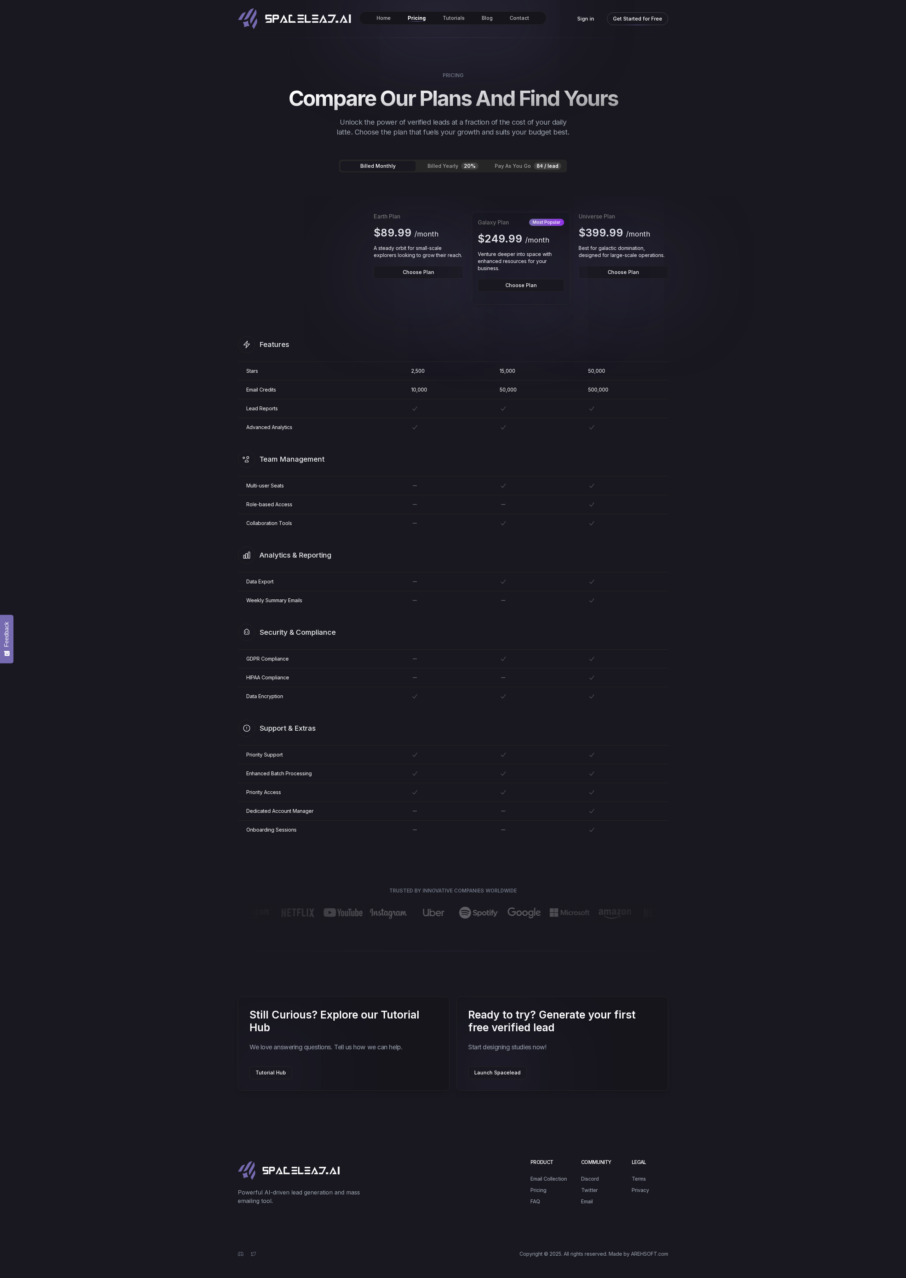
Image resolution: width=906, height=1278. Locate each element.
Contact (519, 18)
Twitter (589, 1190)
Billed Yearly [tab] (452, 166)
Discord (590, 1179)
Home (384, 18)
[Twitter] (253, 1254)
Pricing (417, 18)
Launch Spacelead (497, 1072)
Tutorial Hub (271, 1072)
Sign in (585, 19)
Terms (639, 1179)
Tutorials (454, 18)
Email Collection (549, 1179)
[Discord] (240, 1254)
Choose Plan (418, 272)
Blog (487, 18)
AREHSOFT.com (649, 1254)
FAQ (535, 1201)
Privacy (640, 1190)
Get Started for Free (637, 19)
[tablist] (453, 166)
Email (587, 1201)
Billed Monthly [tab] (378, 166)
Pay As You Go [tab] (526, 166)
